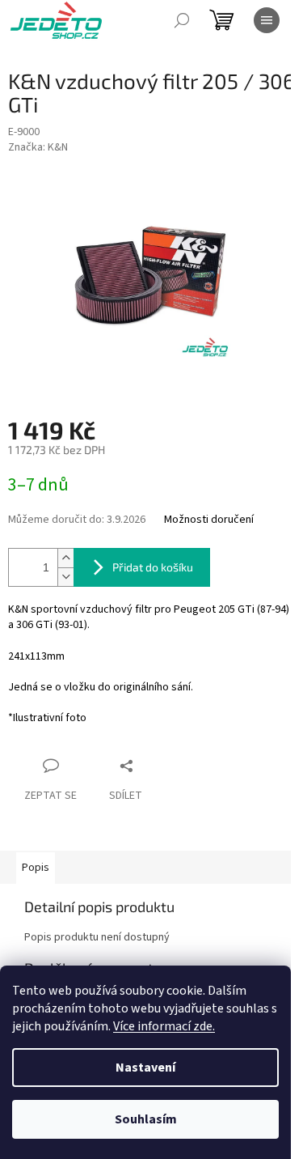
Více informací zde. (164, 1026)
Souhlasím (146, 1119)
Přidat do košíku (152, 567)
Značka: (38, 147)
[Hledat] (182, 20)
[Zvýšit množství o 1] (65, 558)
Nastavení (145, 1067)
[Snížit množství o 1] (65, 576)
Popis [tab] (35, 868)
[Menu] (266, 20)
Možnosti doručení (209, 520)
